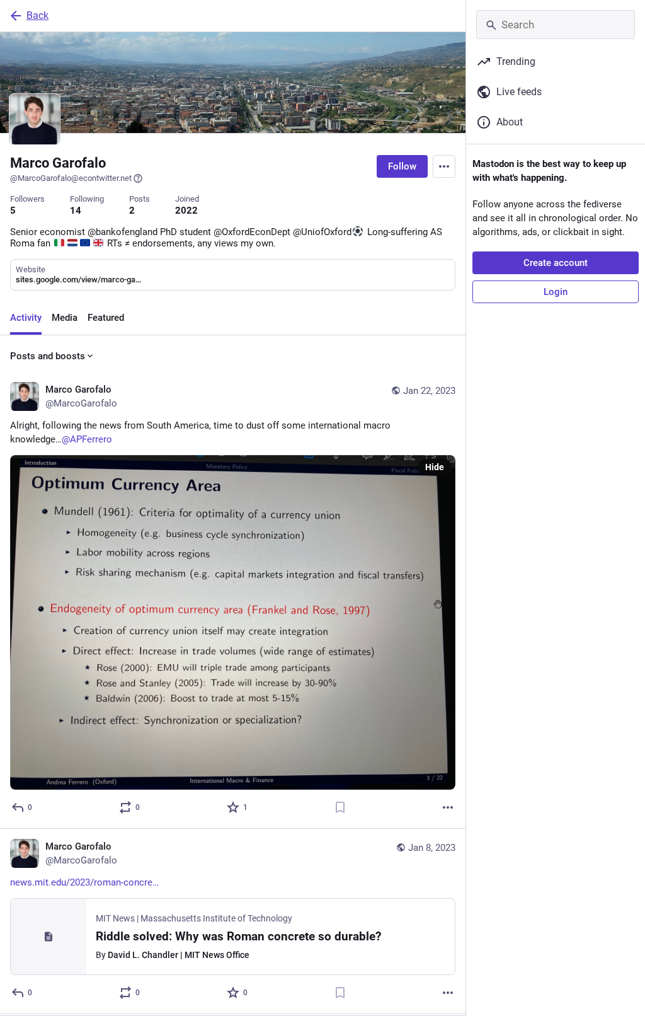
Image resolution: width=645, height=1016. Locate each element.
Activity (26, 317)
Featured (106, 317)
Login (556, 291)
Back (37, 15)
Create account (555, 262)
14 (75, 210)
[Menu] (444, 166)
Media (64, 317)
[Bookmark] (340, 807)
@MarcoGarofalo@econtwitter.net (71, 178)
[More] (447, 807)
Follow (402, 166)
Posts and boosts (47, 356)
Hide (434, 467)
